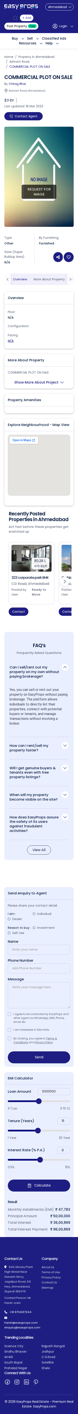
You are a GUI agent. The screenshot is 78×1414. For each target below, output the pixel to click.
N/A (11, 341)
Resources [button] (27, 43)
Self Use (18, 933)
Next (64, 581)
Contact (18, 611)
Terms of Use (51, 1272)
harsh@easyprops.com (21, 1323)
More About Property (49, 279)
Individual (44, 914)
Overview (20, 279)
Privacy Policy (44, 1042)
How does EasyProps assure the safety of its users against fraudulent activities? (34, 824)
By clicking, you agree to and (35, 1040)
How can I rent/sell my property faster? (29, 748)
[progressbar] (39, 1101)
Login (63, 26)
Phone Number (20, 960)
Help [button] (49, 43)
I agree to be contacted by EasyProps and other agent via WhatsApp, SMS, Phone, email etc (41, 1018)
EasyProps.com (44, 1406)
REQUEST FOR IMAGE (39, 192)
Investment (46, 928)
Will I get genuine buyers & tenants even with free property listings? (33, 772)
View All (39, 849)
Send (39, 1057)
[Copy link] (58, 257)
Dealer (17, 919)
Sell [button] (30, 38)
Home (8, 57)
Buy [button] (15, 38)
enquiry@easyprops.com (22, 1327)
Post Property (21, 26)
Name (13, 941)
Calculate (42, 1185)
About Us (48, 1267)
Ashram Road (19, 61)
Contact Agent (26, 116)
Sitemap (48, 1288)
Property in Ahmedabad (36, 57)
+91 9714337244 (20, 1312)
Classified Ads (54, 38)
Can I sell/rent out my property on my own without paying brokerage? (34, 672)
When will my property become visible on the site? (34, 797)
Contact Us (49, 1282)
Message (16, 979)
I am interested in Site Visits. (31, 1030)
